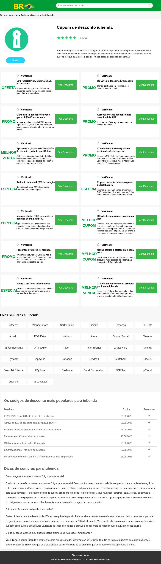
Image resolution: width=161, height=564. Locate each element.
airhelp (13, 336)
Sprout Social (121, 336)
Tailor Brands (94, 347)
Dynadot (13, 359)
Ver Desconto (65, 85)
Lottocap (67, 359)
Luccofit (13, 381)
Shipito (94, 325)
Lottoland (67, 336)
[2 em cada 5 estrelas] (61, 38)
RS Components (13, 347)
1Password (120, 347)
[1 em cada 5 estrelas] (59, 38)
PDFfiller (121, 370)
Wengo (147, 336)
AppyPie (40, 359)
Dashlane (66, 370)
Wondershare (40, 325)
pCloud (147, 370)
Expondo (121, 325)
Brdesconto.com (9, 15)
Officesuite (40, 347)
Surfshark (120, 359)
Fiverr (67, 347)
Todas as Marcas (30, 15)
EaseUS (147, 359)
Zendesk (94, 359)
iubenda (49, 15)
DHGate (147, 325)
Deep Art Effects (13, 370)
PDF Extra (40, 336)
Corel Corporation (93, 370)
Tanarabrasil (40, 381)
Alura (94, 336)
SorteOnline (67, 325)
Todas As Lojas (80, 555)
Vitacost (13, 325)
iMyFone (40, 370)
